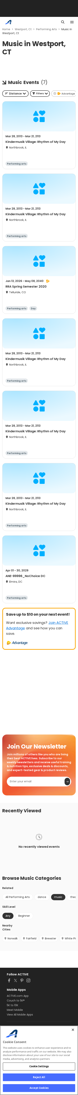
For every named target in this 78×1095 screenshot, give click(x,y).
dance (42, 897)
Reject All (39, 1077)
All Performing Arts (17, 897)
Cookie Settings (39, 1066)
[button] (40, 93)
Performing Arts (46, 29)
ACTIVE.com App (18, 996)
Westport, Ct (23, 29)
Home (6, 29)
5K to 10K (12, 1005)
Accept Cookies (39, 1088)
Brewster (50, 938)
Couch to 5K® (16, 1000)
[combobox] (15, 93)
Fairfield (31, 938)
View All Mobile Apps (20, 1014)
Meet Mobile (15, 1010)
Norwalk (13, 938)
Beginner (24, 916)
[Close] (73, 1030)
